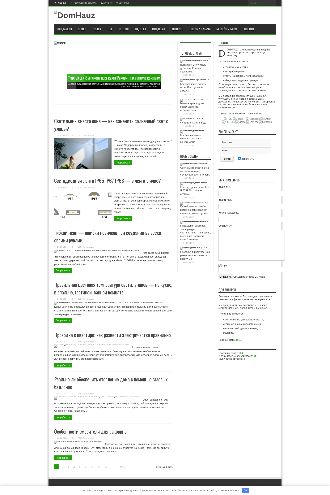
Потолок (123, 29)
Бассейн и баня (226, 29)
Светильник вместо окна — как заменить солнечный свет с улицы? (195, 171)
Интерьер (178, 29)
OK (245, 490)
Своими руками (200, 29)
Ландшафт (159, 29)
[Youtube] (235, 3)
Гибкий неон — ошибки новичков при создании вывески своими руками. (194, 210)
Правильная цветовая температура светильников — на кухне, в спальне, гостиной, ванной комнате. (113, 288)
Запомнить (247, 158)
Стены (82, 29)
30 (106, 467)
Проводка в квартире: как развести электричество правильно (112, 335)
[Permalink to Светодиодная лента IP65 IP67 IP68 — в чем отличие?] (83, 220)
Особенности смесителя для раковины (91, 431)
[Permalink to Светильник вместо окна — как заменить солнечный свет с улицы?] (83, 168)
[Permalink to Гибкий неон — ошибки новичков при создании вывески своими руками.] (97, 249)
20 (99, 467)
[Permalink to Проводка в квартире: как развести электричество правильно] (91, 344)
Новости (248, 29)
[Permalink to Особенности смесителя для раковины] (78, 441)
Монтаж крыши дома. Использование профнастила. (192, 107)
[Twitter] (230, 3)
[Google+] (221, 3)
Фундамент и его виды (193, 122)
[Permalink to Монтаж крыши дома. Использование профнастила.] (194, 98)
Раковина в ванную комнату (138, 78)
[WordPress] (244, 3)
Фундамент (64, 29)
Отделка (140, 29)
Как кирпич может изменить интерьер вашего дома (191, 138)
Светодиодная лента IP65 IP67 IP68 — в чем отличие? (107, 180)
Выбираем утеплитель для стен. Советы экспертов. (193, 68)
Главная (61, 3)
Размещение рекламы (84, 3)
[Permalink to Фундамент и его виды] (194, 117)
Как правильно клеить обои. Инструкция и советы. (193, 87)
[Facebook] (225, 3)
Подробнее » (123, 162)
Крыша (96, 29)
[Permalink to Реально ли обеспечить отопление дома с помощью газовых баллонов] (97, 396)
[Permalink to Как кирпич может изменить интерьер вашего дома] (194, 130)
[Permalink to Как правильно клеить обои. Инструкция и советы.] (194, 79)
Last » (121, 467)
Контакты (123, 3)
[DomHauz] (74, 15)
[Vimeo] (239, 3)
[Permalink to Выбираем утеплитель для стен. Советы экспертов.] (194, 60)
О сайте (108, 3)
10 (92, 467)
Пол (109, 29)
